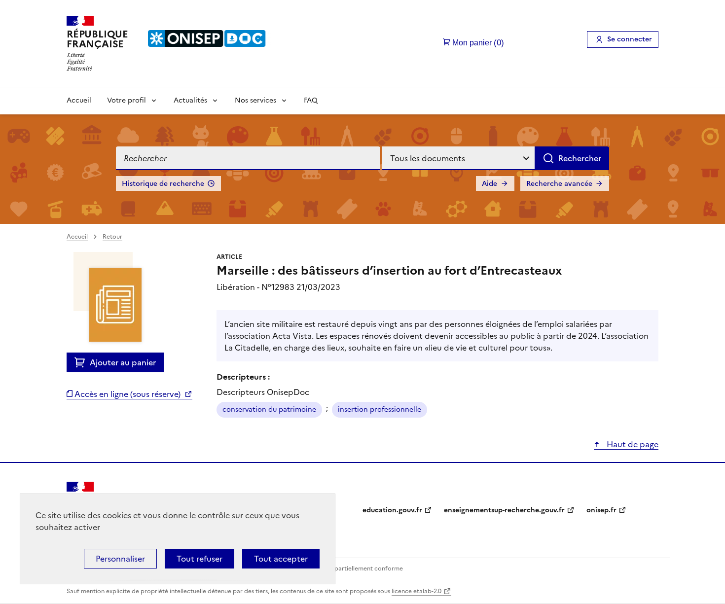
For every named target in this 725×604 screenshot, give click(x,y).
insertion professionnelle (379, 409)
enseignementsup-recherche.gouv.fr (504, 510)
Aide (489, 183)
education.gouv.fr (392, 510)
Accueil (79, 100)
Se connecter (629, 39)
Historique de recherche (163, 183)
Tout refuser (199, 559)
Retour (112, 236)
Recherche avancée (559, 183)
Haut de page (631, 444)
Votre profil (126, 100)
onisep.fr (601, 510)
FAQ (311, 100)
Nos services (255, 100)
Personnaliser (120, 559)
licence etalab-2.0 (416, 591)
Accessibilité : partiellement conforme (348, 568)
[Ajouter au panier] (82, 362)
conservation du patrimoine (269, 409)
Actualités (190, 100)
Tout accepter (281, 559)
